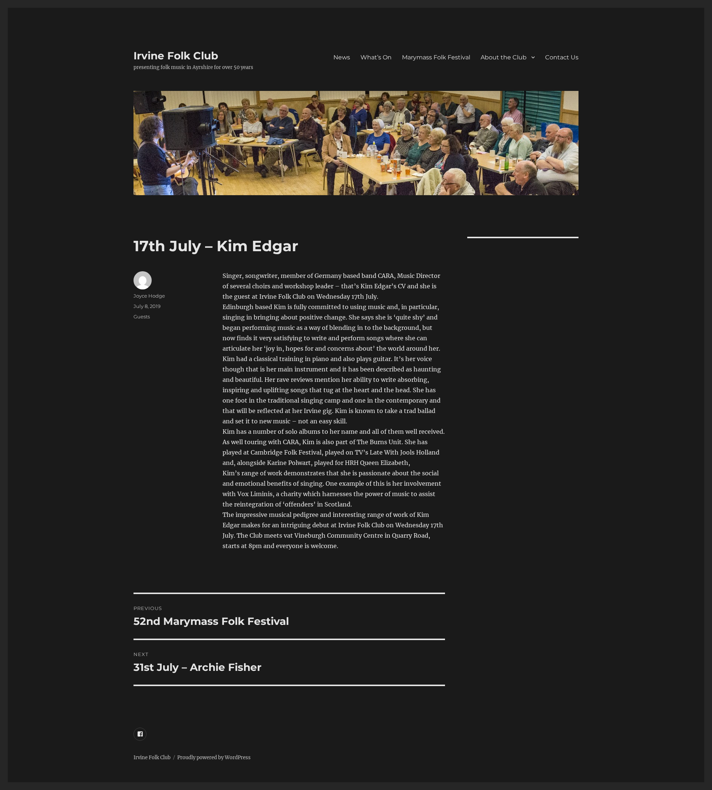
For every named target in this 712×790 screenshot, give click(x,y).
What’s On (376, 57)
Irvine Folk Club (176, 55)
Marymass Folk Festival (436, 57)
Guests (142, 316)
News (341, 57)
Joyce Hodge (149, 296)
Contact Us (561, 57)
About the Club (504, 57)
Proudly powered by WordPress (214, 757)
